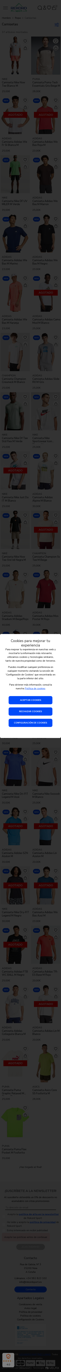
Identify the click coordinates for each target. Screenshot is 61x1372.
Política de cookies (35, 688)
